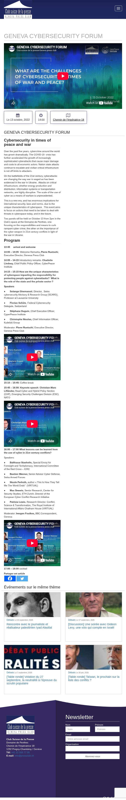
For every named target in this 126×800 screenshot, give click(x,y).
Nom (67, 724)
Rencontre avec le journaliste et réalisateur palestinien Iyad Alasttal (29, 626)
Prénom (99, 724)
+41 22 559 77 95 (20, 752)
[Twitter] (22, 578)
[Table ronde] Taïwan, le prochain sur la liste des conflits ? (93, 678)
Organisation (72, 744)
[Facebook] (10, 578)
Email (68, 734)
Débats (11, 620)
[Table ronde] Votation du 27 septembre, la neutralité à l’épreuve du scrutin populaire (32, 680)
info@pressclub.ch (24, 755)
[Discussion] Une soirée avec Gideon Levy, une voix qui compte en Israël (92, 626)
